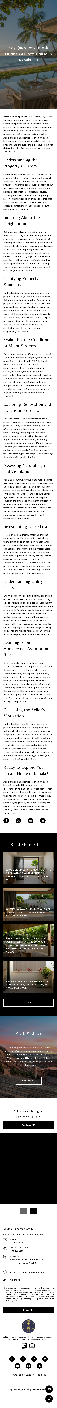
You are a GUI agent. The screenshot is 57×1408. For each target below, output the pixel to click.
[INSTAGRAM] (23, 1359)
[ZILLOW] (28, 1366)
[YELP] (39, 1366)
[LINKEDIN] (34, 1359)
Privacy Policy (12, 1301)
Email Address (11, 1279)
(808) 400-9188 (16, 1251)
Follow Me (28, 1125)
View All (28, 1003)
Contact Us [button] (28, 1080)
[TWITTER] (45, 1359)
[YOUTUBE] (17, 1366)
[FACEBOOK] (12, 1359)
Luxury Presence (36, 1374)
